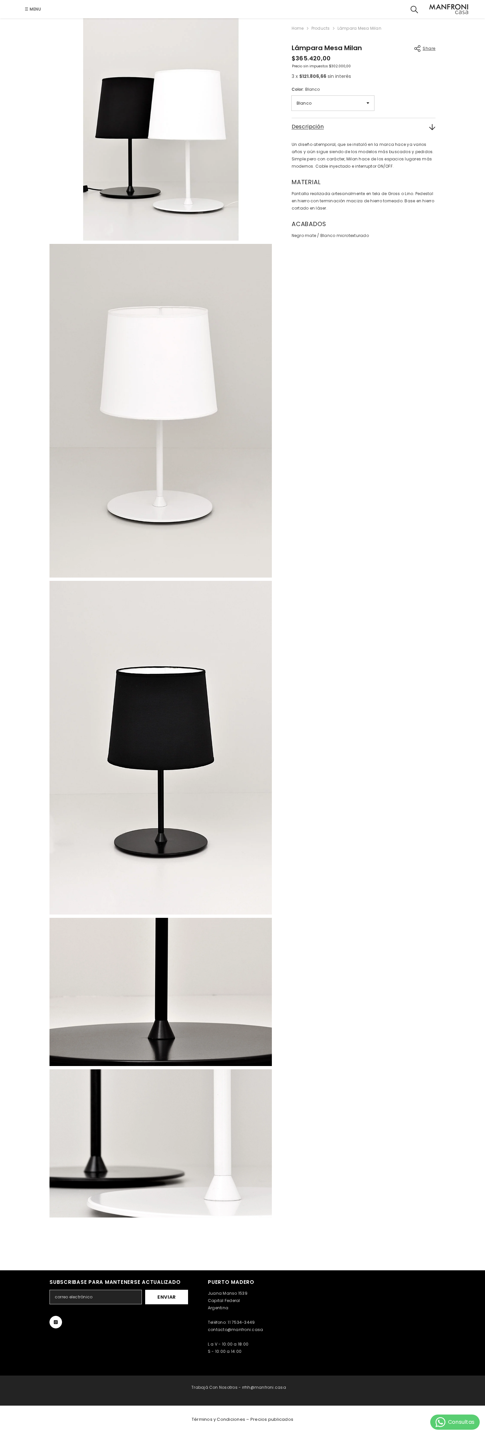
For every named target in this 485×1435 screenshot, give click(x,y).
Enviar (166, 1297)
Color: (306, 89)
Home (298, 28)
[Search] (414, 9)
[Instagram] (55, 1322)
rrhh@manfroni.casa (264, 1387)
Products (320, 28)
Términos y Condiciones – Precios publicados (242, 1419)
